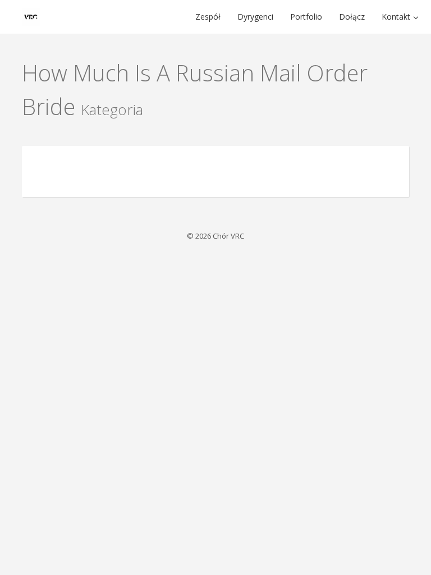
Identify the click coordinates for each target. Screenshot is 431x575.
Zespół (208, 16)
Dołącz (352, 16)
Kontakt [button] (397, 16)
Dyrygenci (255, 16)
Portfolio (306, 16)
